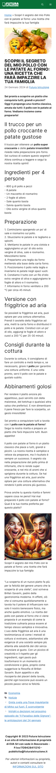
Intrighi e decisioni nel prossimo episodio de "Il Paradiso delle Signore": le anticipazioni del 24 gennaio (27, 716)
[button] (42, 4)
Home (8, 15)
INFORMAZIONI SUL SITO (28, 766)
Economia (14, 693)
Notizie (13, 697)
